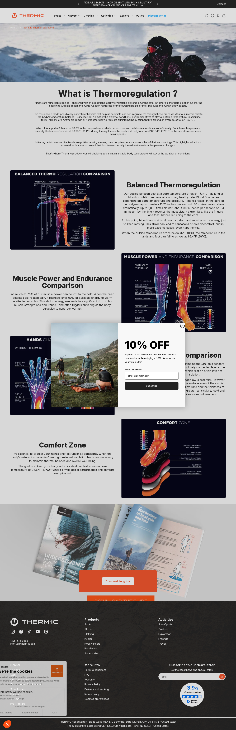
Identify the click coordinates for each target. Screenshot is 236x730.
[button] (7, 724)
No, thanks (15, 712)
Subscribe (152, 385)
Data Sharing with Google (22, 699)
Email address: (133, 369)
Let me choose (40, 712)
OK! (64, 712)
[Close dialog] (182, 326)
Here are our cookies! (20, 695)
